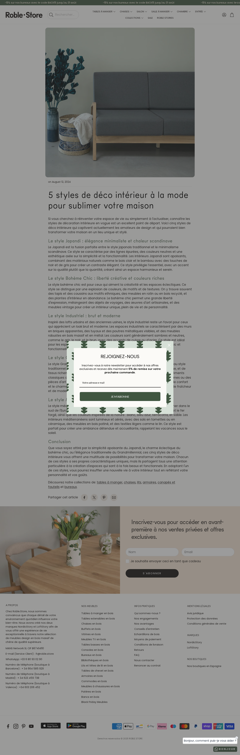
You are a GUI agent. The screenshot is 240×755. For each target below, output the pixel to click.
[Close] (169, 345)
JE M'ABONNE (120, 396)
